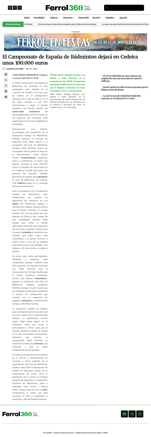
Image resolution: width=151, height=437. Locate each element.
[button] (6, 74)
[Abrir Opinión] (115, 17)
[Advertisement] (125, 136)
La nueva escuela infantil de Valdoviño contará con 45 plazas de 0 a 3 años (121, 97)
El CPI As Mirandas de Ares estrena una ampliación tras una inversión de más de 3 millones (121, 78)
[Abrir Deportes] (74, 17)
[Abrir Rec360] (101, 17)
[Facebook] (10, 8)
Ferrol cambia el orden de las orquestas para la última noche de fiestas (62, 24)
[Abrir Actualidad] (45, 17)
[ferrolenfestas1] (75, 50)
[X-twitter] (15, 8)
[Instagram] (20, 8)
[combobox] (124, 8)
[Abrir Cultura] (58, 17)
